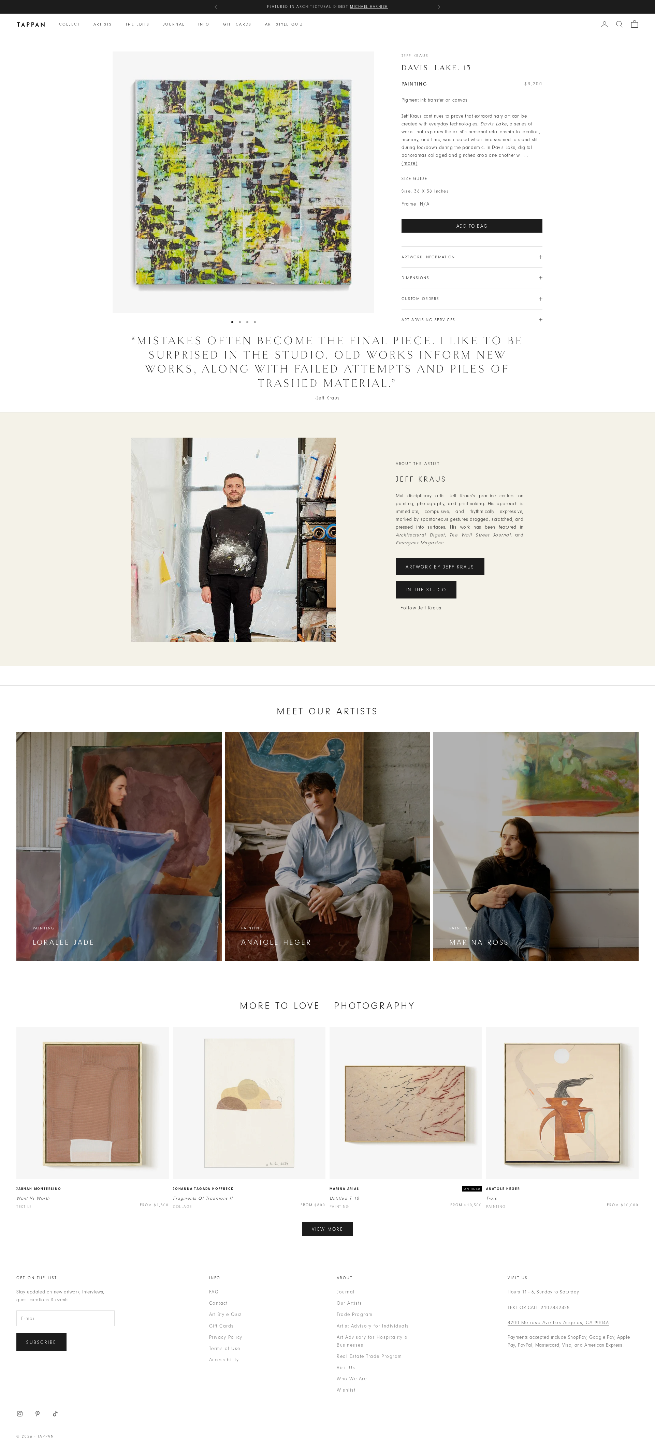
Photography (374, 1005)
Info (204, 24)
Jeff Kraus (415, 55)
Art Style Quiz (284, 24)
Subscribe (41, 1342)
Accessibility (224, 1360)
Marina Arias (344, 1189)
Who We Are (352, 1379)
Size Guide (414, 178)
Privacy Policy (226, 1337)
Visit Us (346, 1367)
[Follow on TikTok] (55, 1413)
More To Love (280, 1005)
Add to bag (472, 226)
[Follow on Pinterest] (37, 1413)
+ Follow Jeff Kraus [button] (419, 608)
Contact (218, 1303)
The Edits (137, 24)
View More (328, 1229)
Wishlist (346, 1390)
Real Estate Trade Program (369, 1356)
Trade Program (355, 1314)
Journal (174, 24)
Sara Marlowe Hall (363, 6)
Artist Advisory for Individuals (373, 1326)
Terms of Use (225, 1348)
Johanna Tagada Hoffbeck (203, 1189)
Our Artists (349, 1303)
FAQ (214, 1292)
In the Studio (426, 590)
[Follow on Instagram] (19, 1413)
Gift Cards (237, 24)
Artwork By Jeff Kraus (440, 567)
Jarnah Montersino (38, 1189)
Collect (69, 24)
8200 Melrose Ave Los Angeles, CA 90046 (558, 1322)
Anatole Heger (503, 1189)
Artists (102, 24)
